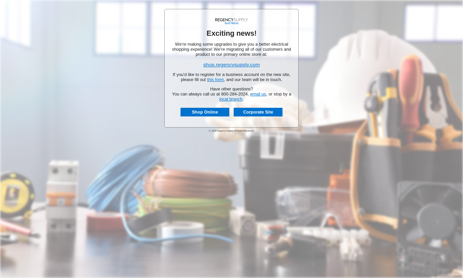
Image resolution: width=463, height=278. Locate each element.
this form (215, 79)
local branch (230, 99)
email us (258, 94)
